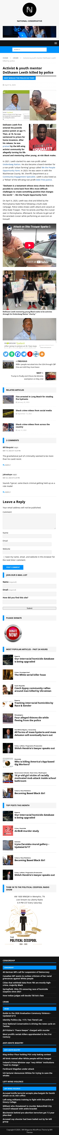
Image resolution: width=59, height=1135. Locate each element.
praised (6, 146)
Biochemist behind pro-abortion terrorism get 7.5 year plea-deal (28, 1113)
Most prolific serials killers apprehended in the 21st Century (27, 1035)
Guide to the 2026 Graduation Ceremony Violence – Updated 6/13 (27, 1014)
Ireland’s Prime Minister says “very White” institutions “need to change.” (28, 1063)
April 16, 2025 (10, 85)
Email (5, 540)
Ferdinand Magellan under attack (18, 1069)
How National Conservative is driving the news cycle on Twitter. (29, 1025)
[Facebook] (18, 354)
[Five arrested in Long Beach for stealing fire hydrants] (8, 399)
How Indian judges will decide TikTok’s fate (23, 995)
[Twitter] (6, 354)
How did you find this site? (15, 597)
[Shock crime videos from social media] (8, 413)
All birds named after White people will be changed (27, 1058)
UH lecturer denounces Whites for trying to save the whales (27, 1074)
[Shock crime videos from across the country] (8, 427)
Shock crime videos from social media (34, 410)
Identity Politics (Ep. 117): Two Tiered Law (22, 1019)
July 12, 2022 (22, 430)
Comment (7, 512)
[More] (42, 354)
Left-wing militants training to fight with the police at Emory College (28, 1100)
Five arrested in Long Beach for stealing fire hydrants (34, 397)
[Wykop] (36, 354)
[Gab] (12, 354)
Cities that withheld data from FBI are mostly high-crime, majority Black (27, 983)
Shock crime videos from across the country (33, 425)
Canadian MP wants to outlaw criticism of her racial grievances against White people (27, 977)
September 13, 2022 (25, 414)
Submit (29, 608)
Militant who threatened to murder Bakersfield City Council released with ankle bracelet (27, 1107)
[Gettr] (30, 354)
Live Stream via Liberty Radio (29, 899)
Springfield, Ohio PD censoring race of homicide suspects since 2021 (25, 990)
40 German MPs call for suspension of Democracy (26, 972)
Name (5, 532)
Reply (8, 465)
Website (6, 549)
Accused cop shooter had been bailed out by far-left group (27, 1120)
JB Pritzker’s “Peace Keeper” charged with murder (26, 1030)
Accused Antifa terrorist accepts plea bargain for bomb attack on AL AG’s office (29, 1094)
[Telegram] (24, 354)
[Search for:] (29, 49)
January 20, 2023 (23, 402)
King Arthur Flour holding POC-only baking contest (27, 1054)
